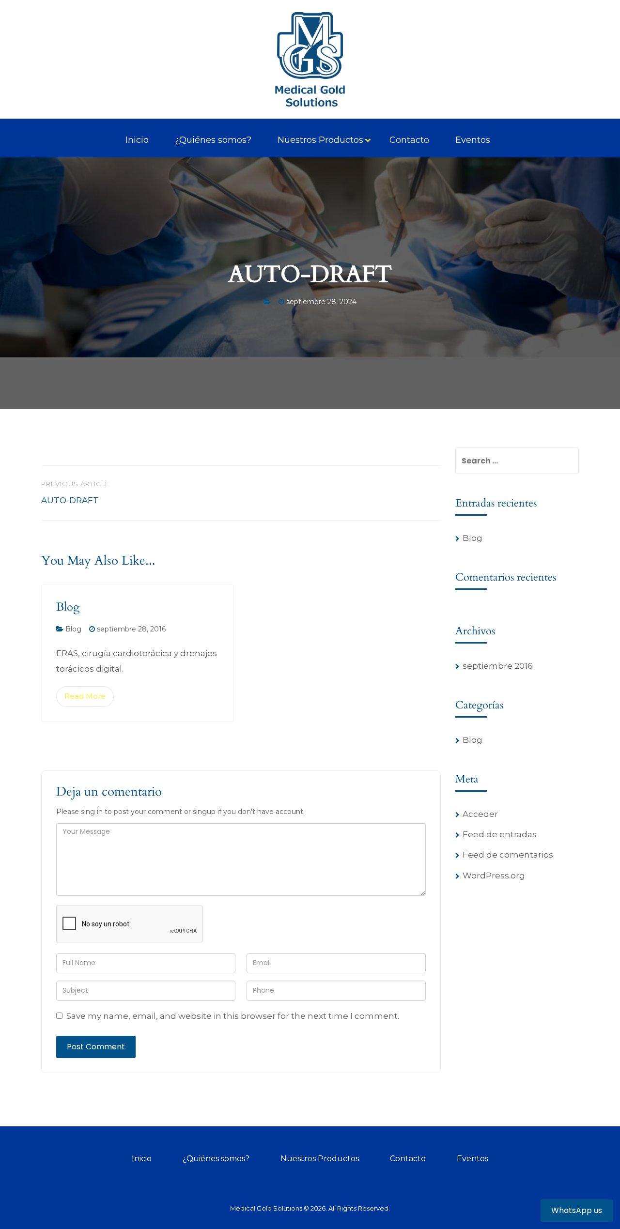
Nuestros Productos (320, 140)
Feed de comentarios (508, 855)
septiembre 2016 (498, 666)
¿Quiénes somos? (213, 140)
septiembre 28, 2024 (321, 301)
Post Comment (96, 1046)
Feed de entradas (500, 834)
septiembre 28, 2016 (131, 629)
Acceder (480, 814)
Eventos (472, 140)
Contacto (409, 140)
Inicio (137, 140)
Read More (85, 696)
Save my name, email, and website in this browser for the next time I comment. (232, 1016)
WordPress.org (494, 875)
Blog (67, 607)
